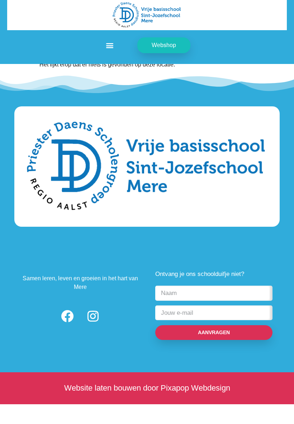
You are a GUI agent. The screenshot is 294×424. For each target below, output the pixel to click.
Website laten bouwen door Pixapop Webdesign (147, 387)
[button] (110, 45)
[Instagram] (93, 316)
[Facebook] (67, 316)
